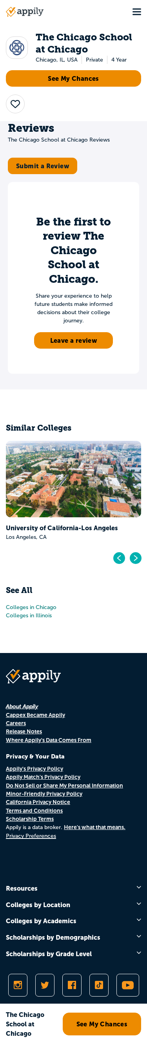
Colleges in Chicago (31, 607)
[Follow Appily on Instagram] (17, 985)
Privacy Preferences (31, 836)
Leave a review (73, 340)
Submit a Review (42, 165)
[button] (15, 104)
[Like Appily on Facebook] (72, 985)
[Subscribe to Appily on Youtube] (127, 985)
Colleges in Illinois (29, 615)
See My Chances (73, 78)
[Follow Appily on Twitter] (44, 985)
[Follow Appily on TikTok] (99, 985)
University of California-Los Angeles (62, 527)
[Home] (25, 12)
